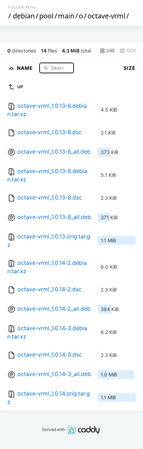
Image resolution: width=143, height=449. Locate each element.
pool (46, 16)
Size (130, 68)
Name (25, 68)
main (66, 16)
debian (24, 16)
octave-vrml (106, 16)
